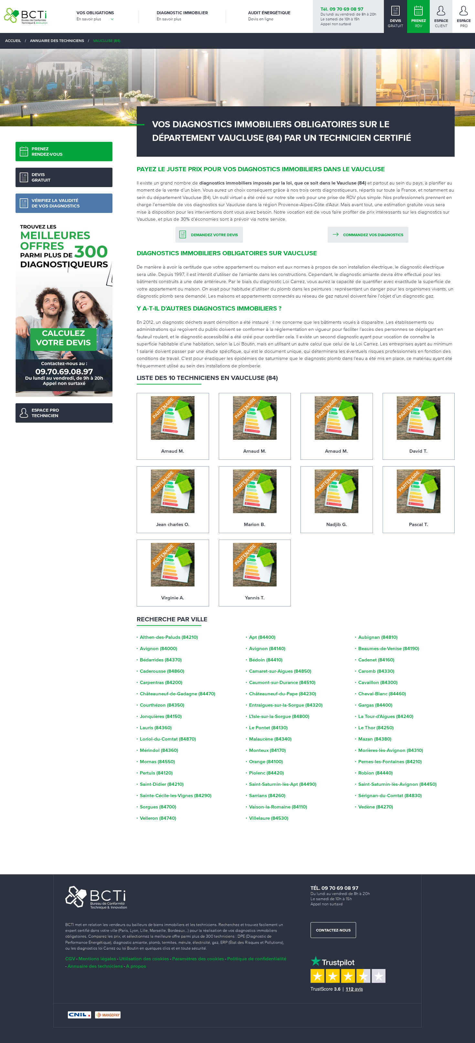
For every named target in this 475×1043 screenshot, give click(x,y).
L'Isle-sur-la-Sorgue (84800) (279, 716)
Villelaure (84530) (268, 818)
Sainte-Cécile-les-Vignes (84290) (175, 795)
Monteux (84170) (267, 750)
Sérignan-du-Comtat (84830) (390, 795)
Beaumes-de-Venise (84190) (388, 648)
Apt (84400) (262, 637)
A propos (136, 966)
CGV (70, 958)
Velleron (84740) (158, 818)
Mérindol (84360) (159, 750)
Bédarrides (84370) (161, 659)
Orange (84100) (266, 761)
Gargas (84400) (375, 705)
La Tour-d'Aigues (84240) (385, 716)
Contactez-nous (333, 930)
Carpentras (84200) (161, 682)
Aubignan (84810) (377, 637)
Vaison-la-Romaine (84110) (278, 806)
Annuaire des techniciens (95, 966)
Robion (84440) (375, 772)
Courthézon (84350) (162, 705)
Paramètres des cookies (198, 958)
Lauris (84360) (156, 727)
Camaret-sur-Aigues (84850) (280, 671)
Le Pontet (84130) (268, 727)
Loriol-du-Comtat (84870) (168, 739)
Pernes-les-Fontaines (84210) (390, 761)
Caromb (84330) (376, 671)
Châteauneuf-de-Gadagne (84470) (177, 693)
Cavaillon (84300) (377, 682)
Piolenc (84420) (266, 772)
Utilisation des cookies (144, 958)
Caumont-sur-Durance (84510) (282, 682)
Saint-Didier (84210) (162, 784)
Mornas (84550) (157, 761)
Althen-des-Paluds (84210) (169, 637)
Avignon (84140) (267, 648)
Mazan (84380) (374, 739)
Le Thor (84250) (376, 727)
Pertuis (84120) (156, 772)
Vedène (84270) (375, 806)
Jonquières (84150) (161, 716)
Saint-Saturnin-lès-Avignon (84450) (397, 784)
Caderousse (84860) (162, 671)
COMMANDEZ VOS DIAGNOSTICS (373, 235)
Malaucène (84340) (270, 739)
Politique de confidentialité (256, 958)
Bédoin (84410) (265, 659)
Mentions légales (97, 958)
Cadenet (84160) (376, 659)
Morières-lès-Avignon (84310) (390, 750)
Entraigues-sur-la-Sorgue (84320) (285, 705)
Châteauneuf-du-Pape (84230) (282, 693)
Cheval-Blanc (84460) (382, 693)
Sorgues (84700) (158, 806)
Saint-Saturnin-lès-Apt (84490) (282, 784)
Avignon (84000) (158, 648)
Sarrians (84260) (267, 795)
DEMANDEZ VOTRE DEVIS (214, 235)
